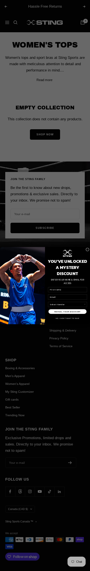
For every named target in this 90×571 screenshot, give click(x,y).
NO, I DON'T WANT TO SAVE (67, 318)
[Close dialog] (87, 249)
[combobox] (67, 304)
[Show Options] (85, 304)
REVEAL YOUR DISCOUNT (67, 311)
